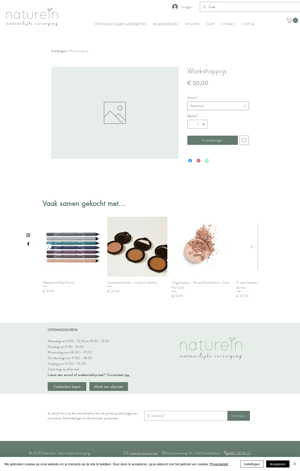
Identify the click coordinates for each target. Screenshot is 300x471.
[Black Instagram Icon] (28, 235)
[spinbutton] (197, 124)
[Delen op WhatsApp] (207, 160)
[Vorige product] (48, 246)
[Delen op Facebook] (190, 160)
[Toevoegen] (244, 140)
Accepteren (278, 464)
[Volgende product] (251, 246)
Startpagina (59, 50)
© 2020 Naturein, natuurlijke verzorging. (60, 453)
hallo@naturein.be (144, 453)
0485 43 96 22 (239, 453)
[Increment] (204, 124)
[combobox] (218, 106)
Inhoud (192, 97)
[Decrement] (191, 124)
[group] (150, 257)
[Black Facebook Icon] (28, 243)
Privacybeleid (219, 464)
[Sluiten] (294, 463)
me (127, 374)
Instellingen (252, 464)
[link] (292, 20)
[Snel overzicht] (73, 247)
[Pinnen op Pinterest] (198, 160)
